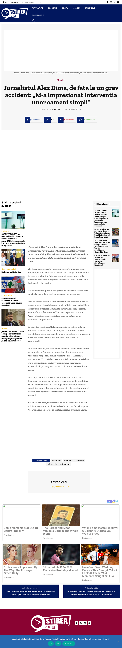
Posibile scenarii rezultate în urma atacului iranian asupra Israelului (11, 302)
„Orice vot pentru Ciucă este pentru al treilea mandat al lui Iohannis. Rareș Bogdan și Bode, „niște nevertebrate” (12, 336)
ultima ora (65, 464)
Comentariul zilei (8, 269)
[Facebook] (107, 2)
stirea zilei (52, 464)
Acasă (16, 72)
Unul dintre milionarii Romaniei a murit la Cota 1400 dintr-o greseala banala (30, 593)
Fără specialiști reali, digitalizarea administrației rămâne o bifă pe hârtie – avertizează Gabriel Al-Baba (102, 246)
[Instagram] (111, 2)
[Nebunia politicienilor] (13, 257)
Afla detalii (69, 643)
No (58, 643)
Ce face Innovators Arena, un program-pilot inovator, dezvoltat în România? (102, 260)
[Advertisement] (61, 50)
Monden (25, 72)
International (6, 295)
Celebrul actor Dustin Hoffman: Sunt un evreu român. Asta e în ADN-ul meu (91, 593)
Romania (68, 460)
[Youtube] (118, 2)
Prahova (5, 231)
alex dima (56, 460)
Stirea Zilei (55, 109)
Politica (4, 329)
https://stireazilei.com (59, 486)
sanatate (80, 460)
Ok (51, 643)
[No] (118, 641)
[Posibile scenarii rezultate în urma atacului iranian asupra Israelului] (13, 284)
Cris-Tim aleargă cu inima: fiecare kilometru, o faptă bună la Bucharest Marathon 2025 (102, 233)
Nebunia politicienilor (11, 272)
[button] (33, 20)
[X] (114, 2)
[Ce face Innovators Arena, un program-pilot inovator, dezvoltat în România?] (115, 258)
